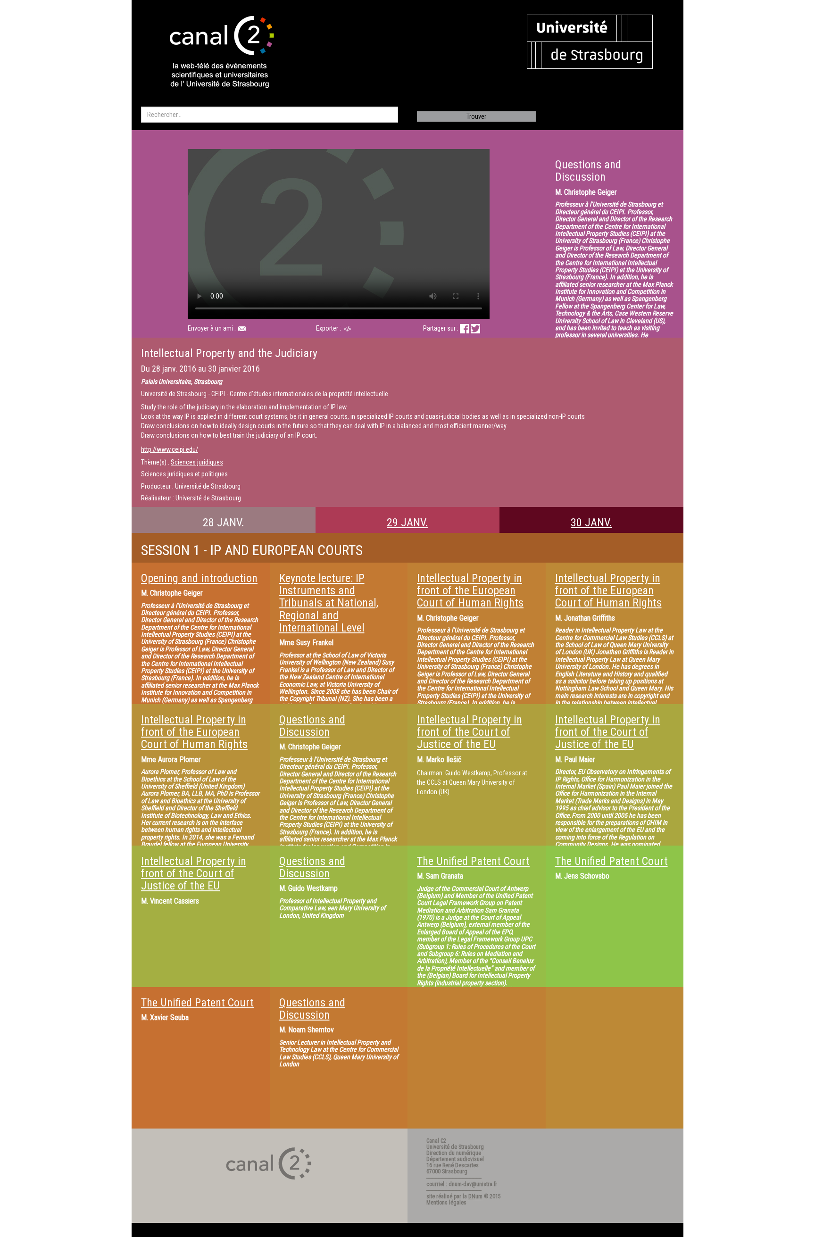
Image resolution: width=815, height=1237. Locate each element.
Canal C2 (436, 1140)
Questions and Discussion (312, 726)
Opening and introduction (199, 578)
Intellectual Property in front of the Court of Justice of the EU (469, 732)
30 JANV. (591, 522)
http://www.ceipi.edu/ (169, 449)
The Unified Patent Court (473, 861)
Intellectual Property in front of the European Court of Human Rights (470, 591)
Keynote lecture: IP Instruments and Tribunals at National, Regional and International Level (328, 603)
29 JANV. (407, 522)
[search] (269, 115)
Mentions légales (446, 1202)
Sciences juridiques (197, 462)
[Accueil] (213, 53)
